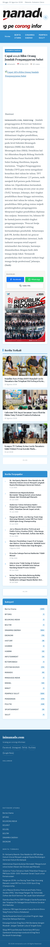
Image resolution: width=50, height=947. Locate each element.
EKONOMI (9, 635)
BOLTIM (8, 625)
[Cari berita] (45, 17)
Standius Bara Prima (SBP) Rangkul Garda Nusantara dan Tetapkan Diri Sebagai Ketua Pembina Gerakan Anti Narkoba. (24, 380)
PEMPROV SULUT (43, 36)
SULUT (7, 715)
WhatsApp (35, 279)
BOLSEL (6, 829)
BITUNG (8, 614)
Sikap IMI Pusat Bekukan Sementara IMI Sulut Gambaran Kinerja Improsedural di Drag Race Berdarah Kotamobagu (21, 933)
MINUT (8, 688)
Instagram (16, 747)
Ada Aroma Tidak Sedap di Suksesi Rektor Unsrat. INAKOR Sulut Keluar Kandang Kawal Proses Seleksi (25, 565)
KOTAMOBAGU (11, 662)
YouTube (32, 747)
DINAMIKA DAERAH (29, 36)
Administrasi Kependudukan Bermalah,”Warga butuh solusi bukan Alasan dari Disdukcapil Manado (25, 495)
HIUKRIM (8, 646)
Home (7, 36)
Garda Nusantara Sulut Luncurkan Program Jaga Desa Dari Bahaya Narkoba (23, 917)
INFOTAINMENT (11, 657)
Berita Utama (10, 609)
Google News (8, 753)
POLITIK (8, 704)
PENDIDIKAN (10, 699)
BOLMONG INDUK (12, 620)
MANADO (9, 672)
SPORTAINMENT (12, 709)
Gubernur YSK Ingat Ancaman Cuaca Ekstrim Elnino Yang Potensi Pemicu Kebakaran (25, 413)
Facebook (17, 279)
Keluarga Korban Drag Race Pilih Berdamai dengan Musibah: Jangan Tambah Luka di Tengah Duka (23, 924)
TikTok (24, 747)
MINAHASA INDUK (12, 678)
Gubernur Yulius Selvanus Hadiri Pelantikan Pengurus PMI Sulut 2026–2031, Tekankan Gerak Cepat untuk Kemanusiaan (26, 507)
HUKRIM (8, 651)
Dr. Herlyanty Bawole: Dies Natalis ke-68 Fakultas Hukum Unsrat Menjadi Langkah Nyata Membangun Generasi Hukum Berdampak (27, 482)
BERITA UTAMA (17, 36)
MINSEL (8, 683)
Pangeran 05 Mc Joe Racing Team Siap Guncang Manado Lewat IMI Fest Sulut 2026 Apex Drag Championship (26, 519)
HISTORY (9, 641)
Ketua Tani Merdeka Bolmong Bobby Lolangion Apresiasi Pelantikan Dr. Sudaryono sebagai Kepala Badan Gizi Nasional (26, 577)
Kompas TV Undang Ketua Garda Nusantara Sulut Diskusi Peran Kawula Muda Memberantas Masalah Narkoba (24, 447)
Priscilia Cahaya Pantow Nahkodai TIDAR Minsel (27, 554)
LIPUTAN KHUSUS (12, 667)
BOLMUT (6, 825)
